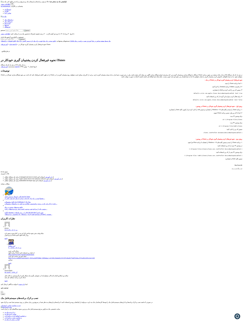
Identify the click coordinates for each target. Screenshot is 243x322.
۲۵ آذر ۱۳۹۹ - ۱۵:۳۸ (11, 272)
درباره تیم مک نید (10, 312)
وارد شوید (22, 284)
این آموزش (48, 177)
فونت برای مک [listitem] (38, 41)
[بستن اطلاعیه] (12, 4)
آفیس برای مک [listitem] (21, 41)
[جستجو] (27, 30)
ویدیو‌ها (7, 25)
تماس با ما (8, 13)
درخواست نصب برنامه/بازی (13, 318)
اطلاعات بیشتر (5, 4)
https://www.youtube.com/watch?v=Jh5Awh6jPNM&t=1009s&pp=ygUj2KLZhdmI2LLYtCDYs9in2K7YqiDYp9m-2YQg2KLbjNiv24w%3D (51, 258)
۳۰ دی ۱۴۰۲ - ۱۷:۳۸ (14, 248)
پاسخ (6, 238)
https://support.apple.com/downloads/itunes (21, 254)
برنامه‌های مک (9, 20)
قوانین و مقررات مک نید (12, 319)
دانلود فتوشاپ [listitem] (11, 41)
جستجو (3, 30)
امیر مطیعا (11, 246)
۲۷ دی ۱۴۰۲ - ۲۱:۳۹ (11, 230)
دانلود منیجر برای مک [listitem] (49, 41)
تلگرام (6, 11)
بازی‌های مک (8, 21)
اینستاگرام (8, 9)
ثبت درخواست (16, 305)
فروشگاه (7, 27)
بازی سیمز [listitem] (29, 41)
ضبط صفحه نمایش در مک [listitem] (100, 41)
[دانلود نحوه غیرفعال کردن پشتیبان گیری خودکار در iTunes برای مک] (6, 55)
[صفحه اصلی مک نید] (3, 16)
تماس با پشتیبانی (6, 305)
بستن (3, 294)
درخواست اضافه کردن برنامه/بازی (15, 316)
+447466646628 (6, 6)
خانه (10, 44)
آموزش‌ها (7, 23)
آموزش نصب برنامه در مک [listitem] (83, 41)
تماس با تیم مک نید (10, 314)
